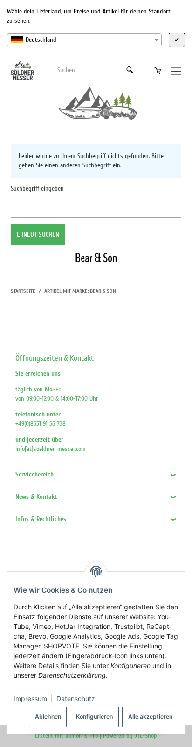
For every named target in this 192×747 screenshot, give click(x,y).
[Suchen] (129, 70)
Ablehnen (48, 716)
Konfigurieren (94, 716)
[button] (96, 474)
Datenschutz (75, 698)
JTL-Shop (146, 736)
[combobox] (84, 39)
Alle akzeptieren (150, 716)
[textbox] (84, 40)
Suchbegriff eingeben (37, 188)
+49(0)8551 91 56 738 (40, 424)
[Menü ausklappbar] (176, 70)
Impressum (30, 698)
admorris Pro (81, 736)
